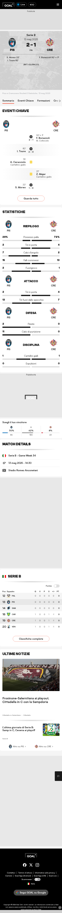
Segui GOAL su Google (33, 892)
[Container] (12, 45)
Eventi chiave (26, 100)
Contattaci (11, 873)
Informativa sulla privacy (45, 873)
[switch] (57, 586)
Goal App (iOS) (40, 876)
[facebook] (24, 865)
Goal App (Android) (23, 876)
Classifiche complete (31, 638)
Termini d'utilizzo (25, 873)
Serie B (31, 35)
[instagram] (37, 865)
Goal (17, 904)
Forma (49, 586)
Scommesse (27, 879)
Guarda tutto (31, 198)
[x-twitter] (31, 865)
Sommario (8, 100)
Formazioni (43, 100)
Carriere (8, 876)
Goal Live (53, 876)
